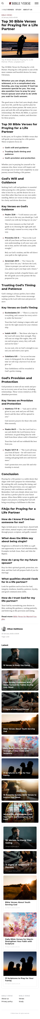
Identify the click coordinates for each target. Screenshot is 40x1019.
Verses (21, 999)
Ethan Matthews (15, 629)
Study (18, 10)
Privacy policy (7, 1001)
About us (27, 10)
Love (7, 637)
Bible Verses (8, 10)
